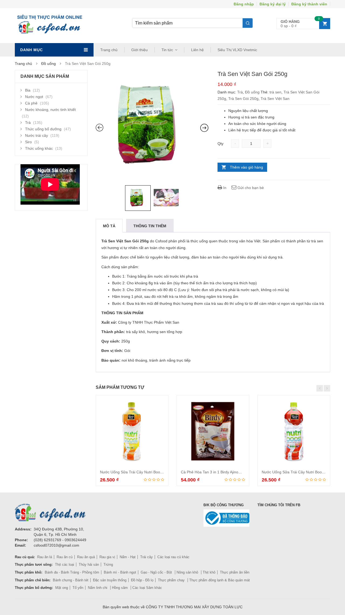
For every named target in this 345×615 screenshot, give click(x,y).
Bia (27, 90)
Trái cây (146, 557)
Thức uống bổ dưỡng (43, 129)
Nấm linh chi (98, 588)
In (224, 188)
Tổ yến (78, 588)
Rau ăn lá (44, 557)
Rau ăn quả (86, 557)
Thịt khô (209, 572)
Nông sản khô (188, 572)
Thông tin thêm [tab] (149, 226)
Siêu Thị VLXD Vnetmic (237, 50)
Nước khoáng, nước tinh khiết (50, 109)
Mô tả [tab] (109, 226)
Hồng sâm (120, 588)
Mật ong (61, 588)
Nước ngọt (34, 97)
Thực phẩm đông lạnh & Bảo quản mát (219, 580)
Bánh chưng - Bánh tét (70, 580)
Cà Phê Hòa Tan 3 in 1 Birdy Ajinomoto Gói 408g (222, 472)
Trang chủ (109, 50)
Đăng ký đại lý (273, 4)
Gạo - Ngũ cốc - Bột (157, 572)
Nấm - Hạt (128, 557)
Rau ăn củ (65, 557)
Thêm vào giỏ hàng (246, 167)
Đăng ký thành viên (309, 4)
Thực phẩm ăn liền (234, 572)
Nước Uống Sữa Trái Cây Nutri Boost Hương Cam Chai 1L (149, 472)
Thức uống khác (39, 148)
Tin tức (167, 50)
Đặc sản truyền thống (109, 580)
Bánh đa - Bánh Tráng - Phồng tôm (72, 572)
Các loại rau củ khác (173, 557)
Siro (28, 142)
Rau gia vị (107, 557)
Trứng (108, 564)
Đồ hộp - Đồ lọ (142, 580)
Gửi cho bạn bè (250, 188)
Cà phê (31, 103)
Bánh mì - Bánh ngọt (120, 572)
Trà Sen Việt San (275, 98)
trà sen (275, 92)
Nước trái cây (36, 135)
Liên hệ (197, 50)
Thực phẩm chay (172, 580)
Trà (240, 92)
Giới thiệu (139, 50)
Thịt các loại (64, 564)
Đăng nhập (244, 4)
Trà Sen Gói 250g (243, 98)
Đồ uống (48, 63)
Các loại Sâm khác (147, 588)
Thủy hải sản (89, 564)
